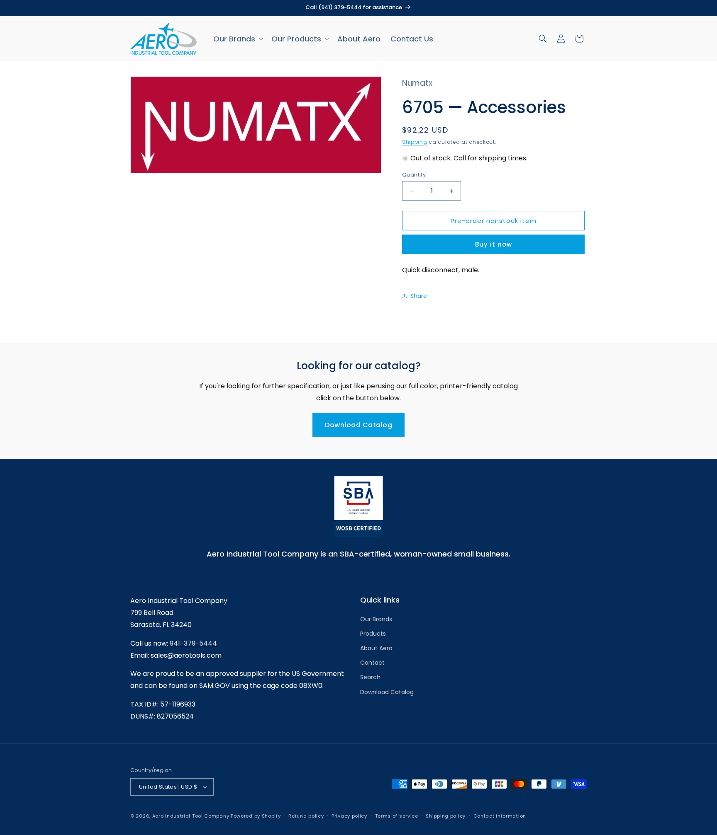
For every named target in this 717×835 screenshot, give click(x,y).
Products (373, 633)
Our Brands (376, 619)
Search (370, 677)
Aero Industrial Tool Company (190, 816)
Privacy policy (349, 816)
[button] (237, 38)
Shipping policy (446, 816)
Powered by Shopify (256, 816)
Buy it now (493, 244)
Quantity (414, 175)
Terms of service (396, 816)
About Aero (376, 648)
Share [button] (418, 296)
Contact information (499, 816)
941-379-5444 (193, 643)
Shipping (414, 141)
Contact (372, 662)
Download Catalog (358, 425)
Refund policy (306, 816)
